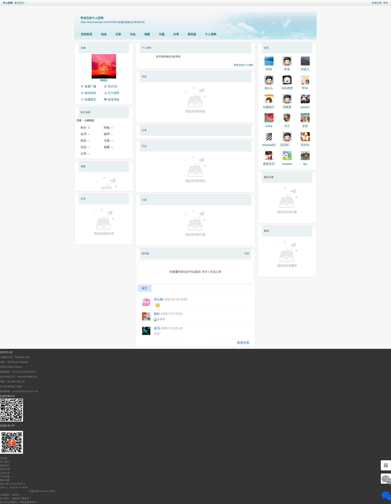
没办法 (305, 144)
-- (112, 127)
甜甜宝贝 (269, 163)
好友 (266, 47)
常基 (287, 69)
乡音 (305, 126)
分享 (176, 34)
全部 (246, 253)
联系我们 (5, 465)
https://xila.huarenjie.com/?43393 (99, 22)
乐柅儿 (305, 69)
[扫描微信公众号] (386, 465)
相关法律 (5, 469)
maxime (287, 163)
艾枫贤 (287, 107)
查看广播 (90, 86)
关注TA (112, 86)
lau (305, 163)
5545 (269, 69)
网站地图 (5, 480)
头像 (83, 47)
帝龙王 (104, 80)
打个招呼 (113, 93)
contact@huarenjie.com (25, 391)
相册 (147, 34)
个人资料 (210, 34)
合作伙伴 (5, 472)
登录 (385, 2)
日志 (133, 34)
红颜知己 (269, 107)
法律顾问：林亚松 (10, 494)
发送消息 (113, 99)
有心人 (269, 88)
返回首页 (19, 2)
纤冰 (305, 88)
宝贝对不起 (287, 144)
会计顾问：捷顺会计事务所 (14, 498)
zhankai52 (269, 144)
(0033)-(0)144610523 (24, 371)
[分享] (134, 22)
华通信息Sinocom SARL (42, 491)
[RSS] (141, 22)
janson (305, 107)
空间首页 (86, 34)
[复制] (128, 22)
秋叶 (157, 313)
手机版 (3, 458)
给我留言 (90, 99)
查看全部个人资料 (243, 65)
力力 (287, 126)
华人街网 (8, 2)
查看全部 (243, 342)
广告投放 (5, 476)
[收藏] (121, 22)
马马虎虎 (287, 88)
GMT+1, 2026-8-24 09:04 (14, 487)
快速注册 (377, 2)
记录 (118, 34)
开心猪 (158, 299)
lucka (269, 126)
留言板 (192, 34)
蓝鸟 (157, 328)
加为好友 (90, 93)
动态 (104, 34)
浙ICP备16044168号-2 (12, 483)
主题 (162, 34)
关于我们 (5, 461)
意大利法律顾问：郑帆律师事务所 (18, 502)
